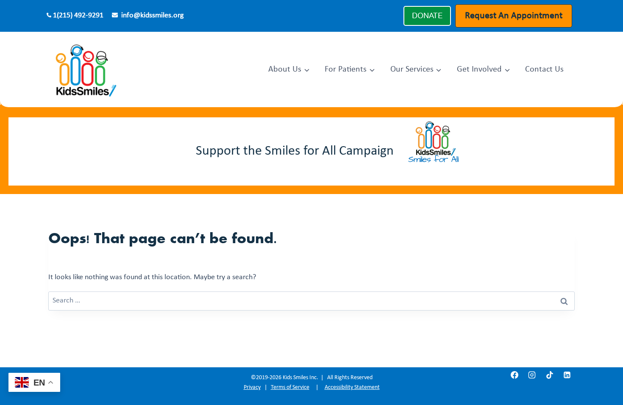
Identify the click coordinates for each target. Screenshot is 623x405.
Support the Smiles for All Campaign (295, 151)
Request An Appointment (513, 16)
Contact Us (544, 69)
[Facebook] (514, 375)
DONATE (427, 15)
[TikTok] (549, 375)
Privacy (252, 387)
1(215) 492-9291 (78, 15)
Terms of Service (290, 387)
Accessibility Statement (352, 387)
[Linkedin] (567, 375)
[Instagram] (532, 375)
